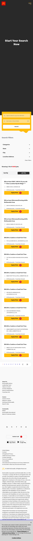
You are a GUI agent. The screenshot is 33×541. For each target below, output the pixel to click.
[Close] (31, 522)
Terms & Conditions (7, 459)
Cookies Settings (6, 457)
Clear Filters (28, 160)
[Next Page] (23, 364)
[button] (30, 3)
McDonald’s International (8, 412)
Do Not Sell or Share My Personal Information (14, 464)
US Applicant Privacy (7, 454)
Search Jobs (5, 404)
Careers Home (6, 398)
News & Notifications (7, 390)
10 (19, 364)
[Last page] (27, 364)
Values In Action (6, 387)
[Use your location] (28, 121)
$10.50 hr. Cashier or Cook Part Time (15, 237)
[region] (16, 530)
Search (16, 126)
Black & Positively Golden (9, 414)
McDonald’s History (7, 383)
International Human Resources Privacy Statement (15, 462)
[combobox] (16, 121)
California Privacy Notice (8, 455)
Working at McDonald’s (8, 402)
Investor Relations (7, 388)
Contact (4, 452)
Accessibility (5, 461)
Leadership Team (6, 385)
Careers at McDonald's (3, 3)
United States (5, 450)
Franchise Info (6, 392)
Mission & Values (6, 400)
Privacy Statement (22, 531)
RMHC (4, 410)
